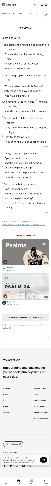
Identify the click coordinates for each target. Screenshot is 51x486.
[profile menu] (44, 4)
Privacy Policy (29, 462)
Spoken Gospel (12, 304)
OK (43, 460)
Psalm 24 (13, 302)
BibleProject (11, 270)
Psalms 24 (6, 13)
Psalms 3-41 (14, 267)
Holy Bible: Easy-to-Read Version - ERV (26, 325)
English (5, 325)
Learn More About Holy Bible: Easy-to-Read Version (23, 224)
